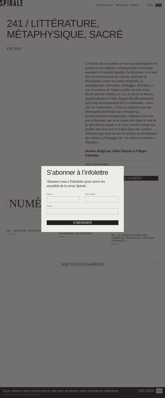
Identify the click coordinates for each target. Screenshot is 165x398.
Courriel (49, 206)
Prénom (49, 194)
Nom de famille (90, 194)
